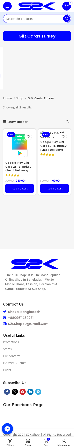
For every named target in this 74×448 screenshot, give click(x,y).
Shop (20, 98)
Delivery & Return (15, 363)
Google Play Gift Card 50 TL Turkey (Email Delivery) (53, 145)
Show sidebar (18, 121)
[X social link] (15, 392)
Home (8, 98)
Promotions (11, 342)
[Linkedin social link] (30, 392)
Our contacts (11, 356)
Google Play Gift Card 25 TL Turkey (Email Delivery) (18, 166)
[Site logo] (37, 6)
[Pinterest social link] (23, 392)
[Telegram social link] (38, 392)
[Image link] (34, 263)
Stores (7, 349)
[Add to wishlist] (28, 136)
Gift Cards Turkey (37, 36)
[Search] (66, 18)
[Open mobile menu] (7, 6)
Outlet (7, 370)
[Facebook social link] (7, 392)
